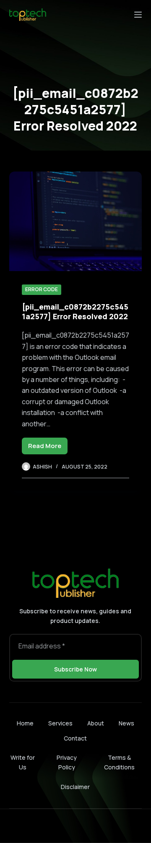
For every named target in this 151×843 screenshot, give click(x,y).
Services (60, 723)
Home (25, 723)
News (126, 723)
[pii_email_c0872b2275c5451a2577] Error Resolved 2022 (75, 311)
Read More (48, 447)
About (95, 723)
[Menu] (138, 14)
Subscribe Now (75, 669)
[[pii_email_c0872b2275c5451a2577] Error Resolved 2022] (75, 221)
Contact (75, 738)
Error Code (41, 289)
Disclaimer (75, 787)
